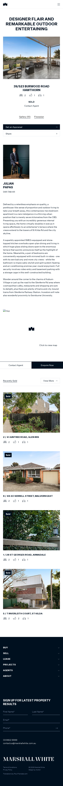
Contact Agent (16, 365)
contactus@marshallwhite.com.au (19, 743)
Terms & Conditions (10, 767)
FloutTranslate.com (21, 774)
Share (8, 133)
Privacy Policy (7, 770)
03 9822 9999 (10, 740)
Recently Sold (10, 380)
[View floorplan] (55, 75)
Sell (6, 653)
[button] (31, 329)
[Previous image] (7, 58)
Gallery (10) (24, 116)
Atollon (38, 770)
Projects (9, 665)
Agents (8, 670)
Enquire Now (47, 365)
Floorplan (39, 116)
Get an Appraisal (14, 127)
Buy (5, 648)
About (7, 676)
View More (48, 380)
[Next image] (55, 58)
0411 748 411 (9, 191)
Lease (6, 659)
